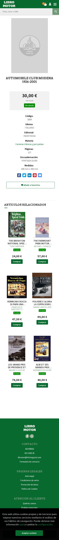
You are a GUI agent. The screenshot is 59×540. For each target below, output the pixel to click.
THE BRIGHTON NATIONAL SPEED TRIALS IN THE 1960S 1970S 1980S (17, 242)
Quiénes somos (29, 503)
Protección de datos (29, 484)
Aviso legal (29, 476)
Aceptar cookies (29, 533)
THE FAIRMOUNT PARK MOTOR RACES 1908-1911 (42, 242)
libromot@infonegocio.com (29, 457)
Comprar (17, 261)
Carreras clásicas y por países (30, 144)
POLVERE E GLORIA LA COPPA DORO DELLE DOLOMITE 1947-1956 (42, 303)
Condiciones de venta (29, 480)
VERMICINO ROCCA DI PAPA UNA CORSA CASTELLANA (16, 303)
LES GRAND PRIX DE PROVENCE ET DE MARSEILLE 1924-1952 (17, 366)
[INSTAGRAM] (32, 436)
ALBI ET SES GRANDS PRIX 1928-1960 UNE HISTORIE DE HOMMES (42, 366)
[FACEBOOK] (27, 436)
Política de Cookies (29, 489)
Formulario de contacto (30, 461)
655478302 (29, 449)
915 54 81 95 (29, 453)
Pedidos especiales (29, 507)
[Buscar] (55, 11)
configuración (45, 524)
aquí (21, 524)
